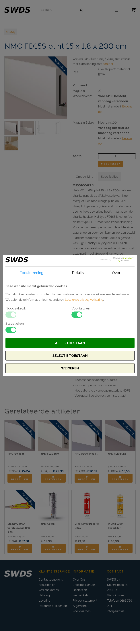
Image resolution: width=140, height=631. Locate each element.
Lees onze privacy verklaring (84, 299)
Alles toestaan (70, 343)
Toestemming (31, 273)
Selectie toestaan (70, 356)
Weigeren (70, 368)
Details (78, 273)
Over (116, 273)
